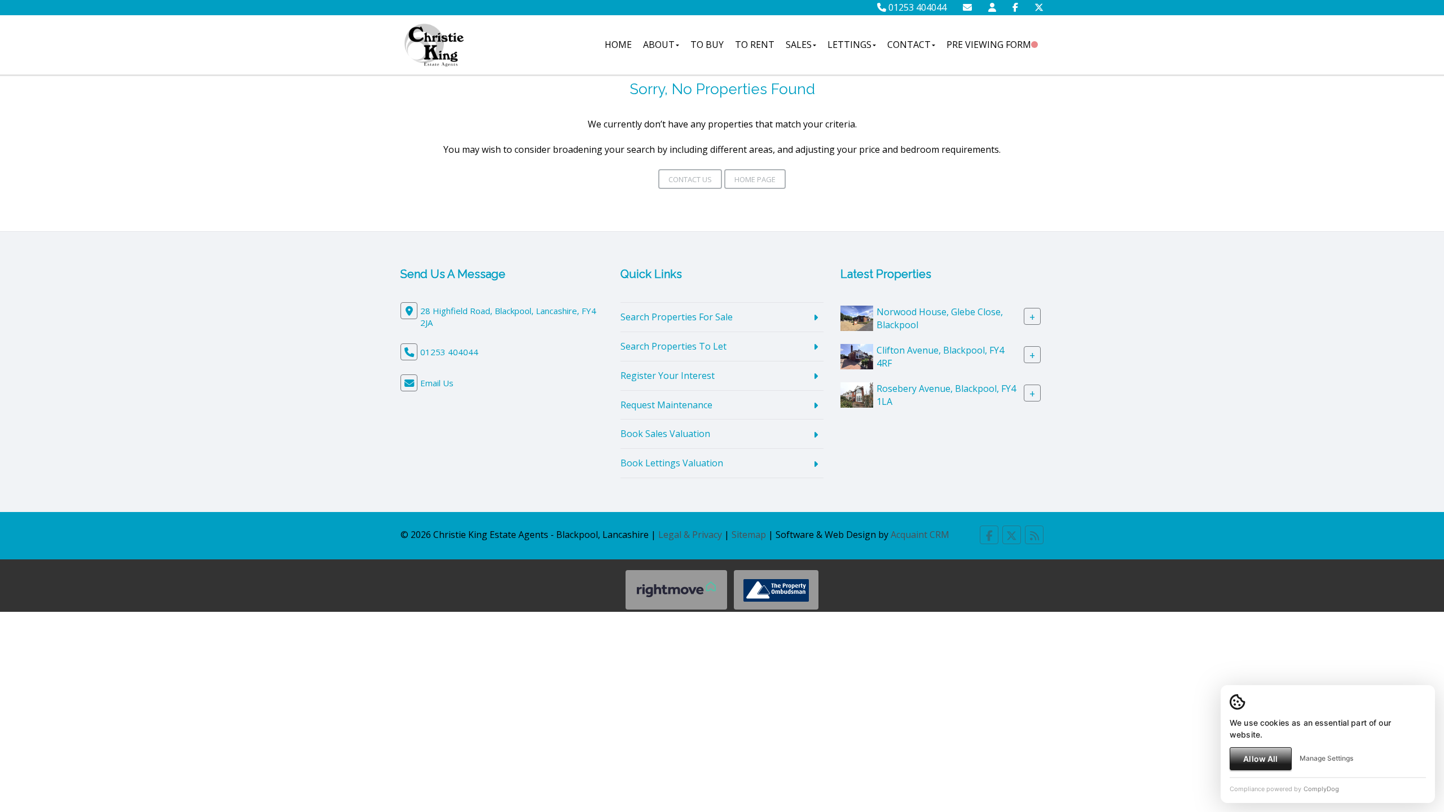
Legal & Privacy (690, 534)
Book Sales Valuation (665, 433)
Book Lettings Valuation (671, 463)
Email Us (437, 383)
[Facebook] (1015, 7)
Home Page (755, 179)
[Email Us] (967, 7)
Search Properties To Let (673, 346)
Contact (909, 44)
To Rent (754, 44)
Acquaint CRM (920, 534)
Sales (799, 44)
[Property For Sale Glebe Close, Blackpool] (856, 317)
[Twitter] (1039, 7)
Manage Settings (1326, 758)
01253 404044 (916, 7)
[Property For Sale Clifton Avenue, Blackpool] (856, 356)
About (659, 44)
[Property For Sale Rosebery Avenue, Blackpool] (856, 394)
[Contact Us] (992, 7)
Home (618, 44)
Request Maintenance (666, 405)
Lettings (849, 44)
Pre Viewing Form (988, 44)
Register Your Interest (667, 375)
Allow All (1260, 759)
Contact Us (690, 179)
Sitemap (749, 534)
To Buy (707, 44)
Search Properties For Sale (676, 317)
